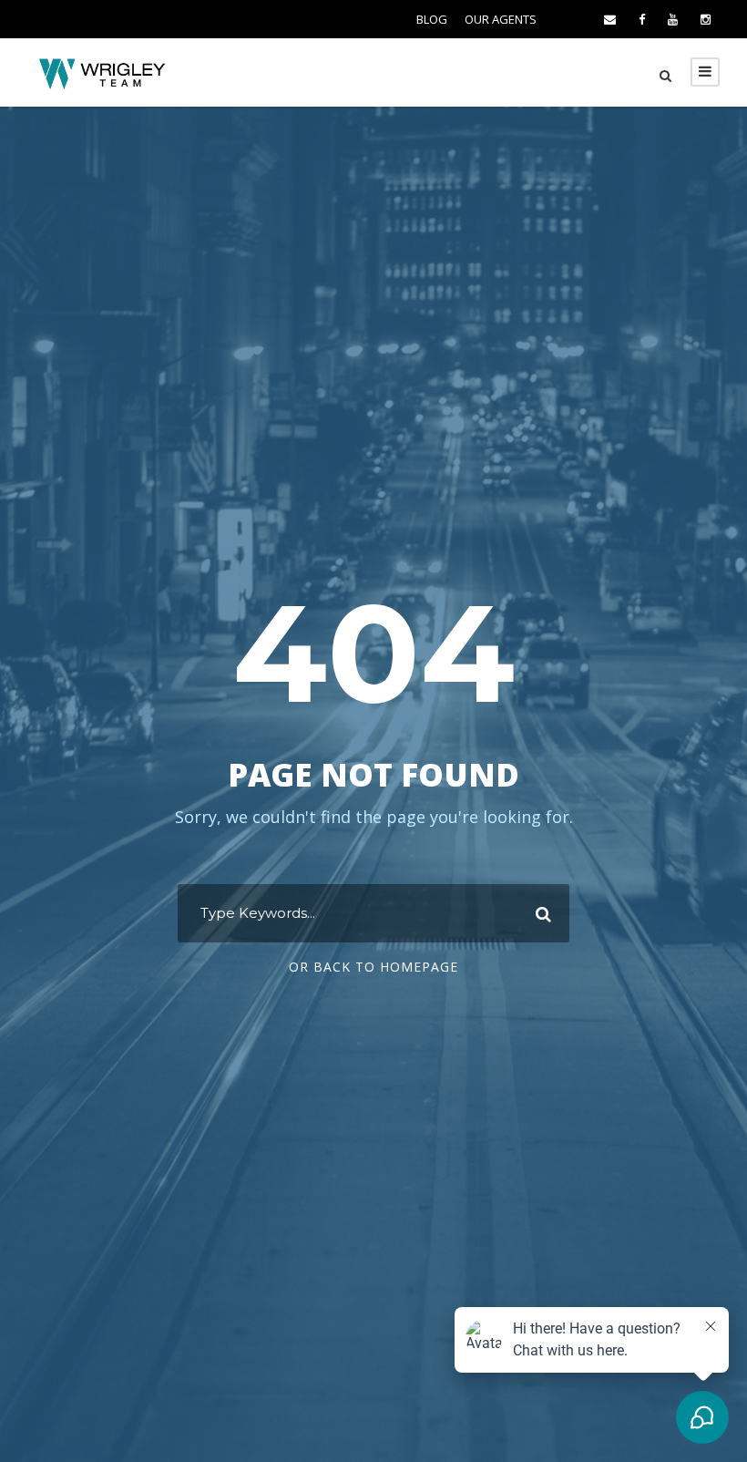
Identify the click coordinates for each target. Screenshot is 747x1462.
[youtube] (673, 19)
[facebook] (642, 19)
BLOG (431, 19)
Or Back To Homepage (373, 966)
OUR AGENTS (501, 19)
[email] (610, 19)
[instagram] (706, 19)
